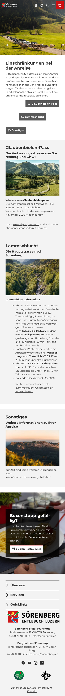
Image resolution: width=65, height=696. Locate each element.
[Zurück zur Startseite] (9, 5)
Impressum (45, 687)
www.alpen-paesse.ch (26, 224)
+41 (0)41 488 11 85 (20, 635)
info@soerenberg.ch (44, 635)
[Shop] (60, 5)
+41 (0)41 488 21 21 (17, 654)
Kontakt (32, 691)
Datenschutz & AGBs (23, 687)
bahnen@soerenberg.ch (43, 654)
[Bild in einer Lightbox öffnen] (32, 277)
